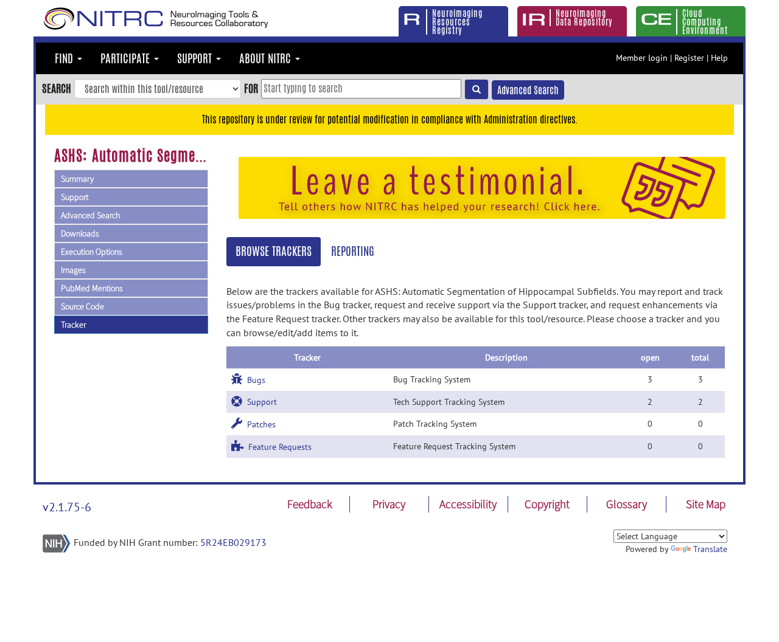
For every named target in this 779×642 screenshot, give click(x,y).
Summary (77, 178)
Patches (259, 424)
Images (73, 269)
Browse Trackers (274, 251)
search (56, 88)
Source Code (82, 306)
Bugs (253, 379)
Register (689, 57)
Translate (710, 549)
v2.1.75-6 (67, 507)
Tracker (73, 324)
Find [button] (65, 58)
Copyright (547, 504)
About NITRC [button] (266, 58)
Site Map (705, 504)
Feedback (309, 504)
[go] (476, 89)
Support (74, 197)
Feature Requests (277, 446)
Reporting (352, 251)
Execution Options (91, 251)
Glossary (626, 504)
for (251, 88)
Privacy (388, 504)
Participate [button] (126, 58)
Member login (642, 57)
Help (719, 57)
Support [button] (196, 58)
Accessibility (468, 504)
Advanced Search (528, 90)
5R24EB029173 (233, 542)
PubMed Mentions (92, 288)
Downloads (80, 233)
